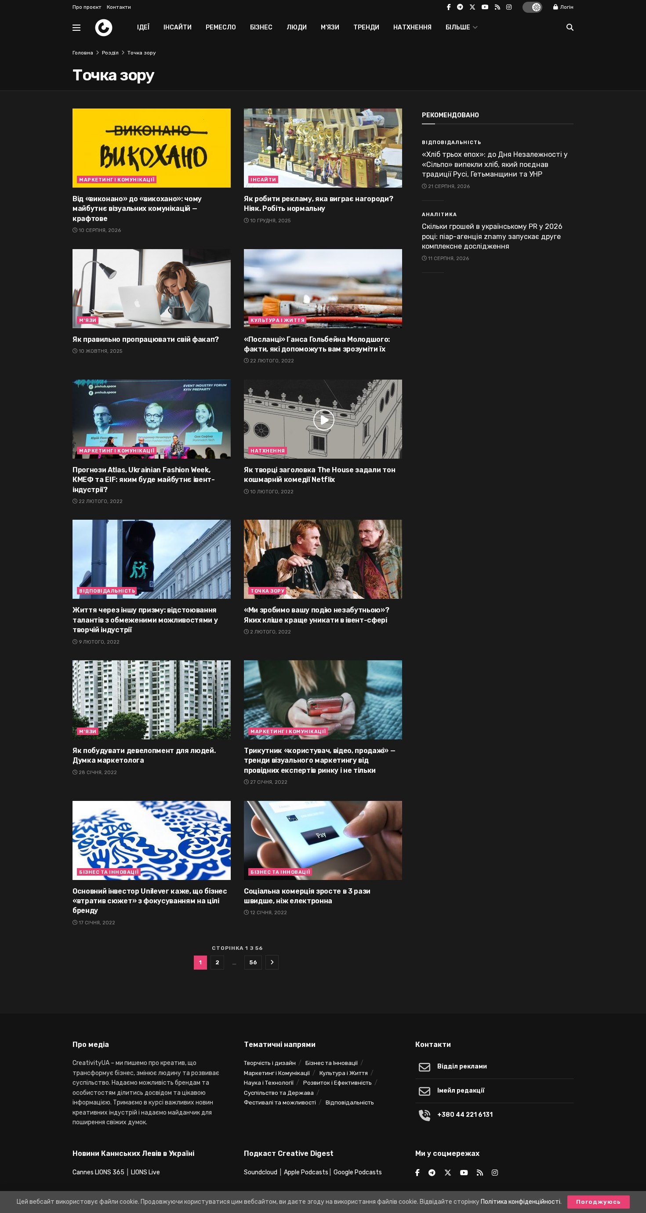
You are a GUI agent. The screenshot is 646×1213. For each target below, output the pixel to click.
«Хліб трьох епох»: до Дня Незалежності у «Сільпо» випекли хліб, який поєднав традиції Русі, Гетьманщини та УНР (495, 164)
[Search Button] (569, 27)
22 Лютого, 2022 (271, 361)
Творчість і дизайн (270, 1063)
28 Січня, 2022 (97, 772)
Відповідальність (107, 591)
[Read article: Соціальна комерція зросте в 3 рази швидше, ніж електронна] (323, 840)
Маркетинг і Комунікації (117, 180)
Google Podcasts (358, 1172)
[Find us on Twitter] (472, 7)
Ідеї (143, 27)
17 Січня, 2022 (96, 923)
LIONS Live (145, 1172)
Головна (83, 53)
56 (253, 962)
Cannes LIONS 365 (98, 1172)
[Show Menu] (76, 28)
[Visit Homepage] (104, 28)
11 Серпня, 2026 (448, 258)
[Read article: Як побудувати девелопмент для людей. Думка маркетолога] (152, 699)
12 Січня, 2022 (268, 913)
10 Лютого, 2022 (271, 492)
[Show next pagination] (272, 962)
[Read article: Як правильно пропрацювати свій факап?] (152, 288)
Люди (297, 27)
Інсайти (177, 27)
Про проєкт (87, 7)
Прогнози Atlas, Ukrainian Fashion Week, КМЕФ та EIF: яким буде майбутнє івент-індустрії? (144, 480)
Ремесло (221, 27)
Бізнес (261, 27)
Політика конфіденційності (520, 1202)
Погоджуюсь (598, 1202)
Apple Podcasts (306, 1172)
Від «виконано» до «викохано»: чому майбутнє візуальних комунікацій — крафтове (137, 209)
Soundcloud (260, 1172)
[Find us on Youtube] (485, 7)
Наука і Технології (269, 1082)
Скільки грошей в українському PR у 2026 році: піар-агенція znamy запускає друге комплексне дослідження (492, 236)
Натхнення (412, 27)
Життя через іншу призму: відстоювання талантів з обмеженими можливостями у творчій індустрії (145, 620)
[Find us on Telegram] (460, 7)
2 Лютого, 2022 (270, 632)
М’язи (330, 27)
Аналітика (439, 214)
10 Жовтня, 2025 (99, 351)
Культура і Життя (277, 320)
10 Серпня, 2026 (99, 230)
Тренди (366, 27)
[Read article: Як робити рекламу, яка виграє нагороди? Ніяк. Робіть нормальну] (323, 148)
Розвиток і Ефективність (337, 1082)
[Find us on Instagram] (509, 7)
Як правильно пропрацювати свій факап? (146, 339)
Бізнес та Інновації (109, 872)
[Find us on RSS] (497, 7)
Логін (566, 7)
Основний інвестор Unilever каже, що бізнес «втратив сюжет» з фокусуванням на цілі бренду (150, 901)
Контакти (119, 7)
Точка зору (141, 53)
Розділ (110, 53)
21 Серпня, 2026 (448, 186)
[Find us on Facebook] (449, 7)
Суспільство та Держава (279, 1093)
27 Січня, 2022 (268, 782)
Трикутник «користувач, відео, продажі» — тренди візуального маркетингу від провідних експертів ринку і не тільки (319, 760)
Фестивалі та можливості (280, 1102)
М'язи (88, 320)
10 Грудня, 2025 (269, 221)
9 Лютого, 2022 (98, 642)
